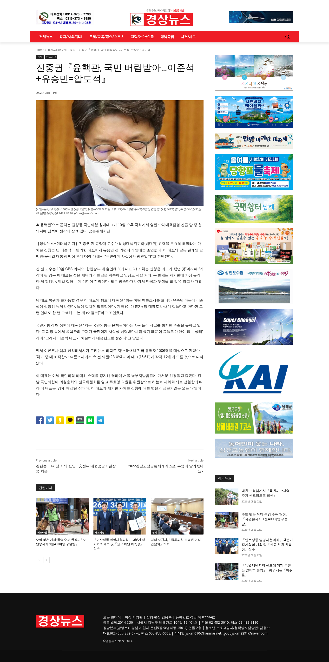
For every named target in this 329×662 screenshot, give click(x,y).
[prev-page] (39, 560)
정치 (73, 50)
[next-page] (47, 560)
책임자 (228, 627)
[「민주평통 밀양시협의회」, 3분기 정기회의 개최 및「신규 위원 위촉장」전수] (119, 516)
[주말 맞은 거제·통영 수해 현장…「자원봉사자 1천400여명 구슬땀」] (62, 516)
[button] (287, 36)
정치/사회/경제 (57, 50)
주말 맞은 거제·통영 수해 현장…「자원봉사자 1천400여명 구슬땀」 (265, 519)
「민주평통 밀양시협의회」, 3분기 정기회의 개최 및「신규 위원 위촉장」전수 (119, 544)
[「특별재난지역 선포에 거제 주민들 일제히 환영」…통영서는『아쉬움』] (226, 571)
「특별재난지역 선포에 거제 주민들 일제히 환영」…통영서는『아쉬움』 (267, 570)
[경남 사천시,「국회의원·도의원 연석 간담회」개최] (177, 516)
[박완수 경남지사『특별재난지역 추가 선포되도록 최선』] (226, 496)
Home (40, 50)
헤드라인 (51, 56)
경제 (154, 532)
